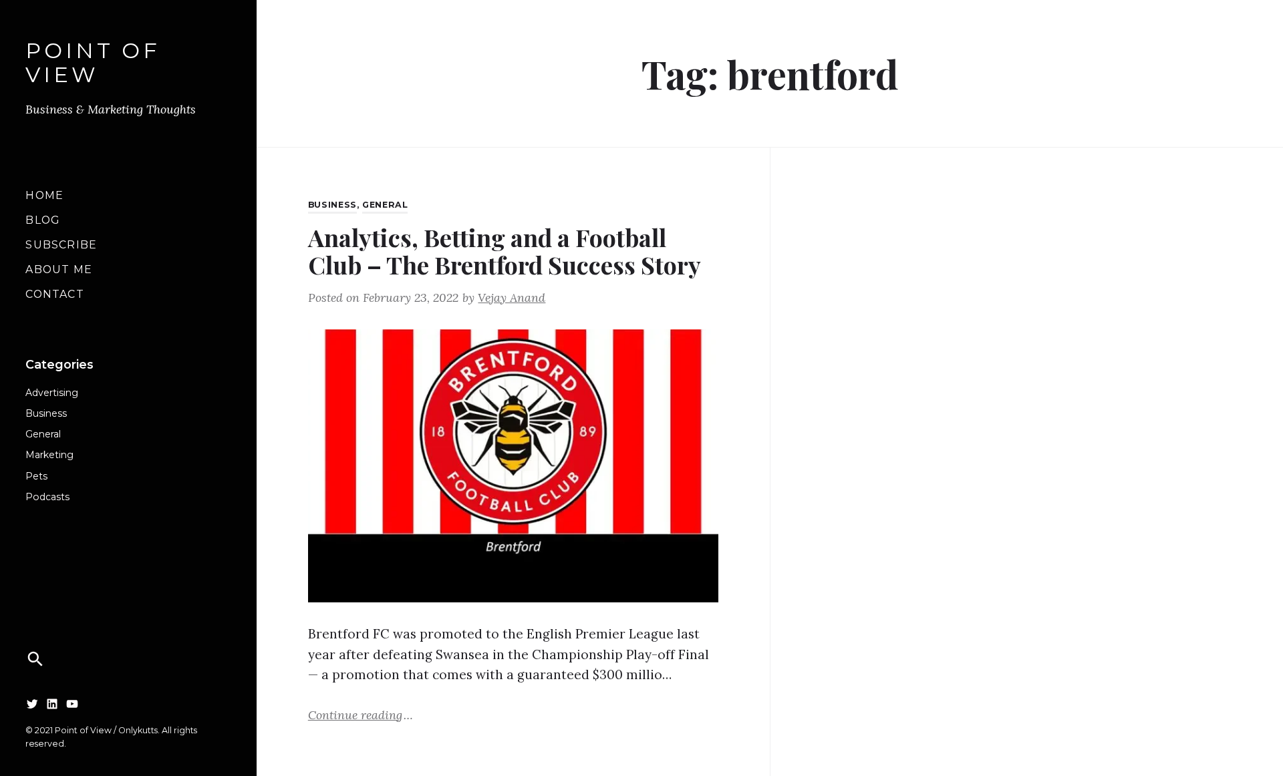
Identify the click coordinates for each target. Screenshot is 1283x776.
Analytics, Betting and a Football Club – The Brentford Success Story (504, 250)
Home (44, 195)
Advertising (51, 393)
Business (46, 413)
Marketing (49, 455)
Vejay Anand (511, 297)
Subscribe (61, 244)
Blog (42, 220)
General (43, 434)
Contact (54, 294)
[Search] (35, 659)
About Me (58, 269)
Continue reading (360, 714)
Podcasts (47, 497)
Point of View (92, 63)
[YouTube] (72, 703)
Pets (36, 476)
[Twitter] (32, 703)
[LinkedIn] (52, 703)
